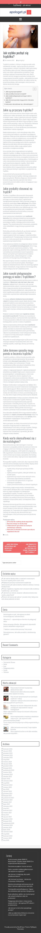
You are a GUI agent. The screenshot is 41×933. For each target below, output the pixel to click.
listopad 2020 (7, 821)
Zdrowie (6, 672)
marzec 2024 (7, 762)
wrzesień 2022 (8, 774)
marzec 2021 (7, 812)
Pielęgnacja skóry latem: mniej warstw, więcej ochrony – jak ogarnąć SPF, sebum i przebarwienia (21, 903)
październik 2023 (8, 770)
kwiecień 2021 (7, 810)
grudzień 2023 (7, 766)
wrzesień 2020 (8, 825)
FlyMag (32, 927)
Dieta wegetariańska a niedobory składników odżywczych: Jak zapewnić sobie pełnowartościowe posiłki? (21, 718)
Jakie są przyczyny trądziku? (13, 91)
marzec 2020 (7, 838)
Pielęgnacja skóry (8, 668)
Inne (4, 666)
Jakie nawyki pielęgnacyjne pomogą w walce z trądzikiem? (18, 97)
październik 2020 (8, 823)
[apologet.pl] (20, 12)
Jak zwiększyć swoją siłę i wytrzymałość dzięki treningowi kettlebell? (29, 548)
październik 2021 (8, 798)
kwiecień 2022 (7, 785)
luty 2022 (6, 789)
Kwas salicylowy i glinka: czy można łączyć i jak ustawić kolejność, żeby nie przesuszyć (21, 896)
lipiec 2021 (6, 804)
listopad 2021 (7, 795)
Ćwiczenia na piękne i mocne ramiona (20, 866)
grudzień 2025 (7, 753)
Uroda (6, 535)
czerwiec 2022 (8, 781)
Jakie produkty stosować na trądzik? (15, 94)
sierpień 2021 (7, 802)
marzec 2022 (7, 787)
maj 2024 (6, 759)
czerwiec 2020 (8, 832)
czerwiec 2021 (8, 806)
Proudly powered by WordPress (14, 927)
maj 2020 (6, 834)
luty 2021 (6, 815)
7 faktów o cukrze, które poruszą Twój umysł (17, 629)
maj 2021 (6, 808)
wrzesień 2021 (8, 800)
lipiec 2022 (6, 778)
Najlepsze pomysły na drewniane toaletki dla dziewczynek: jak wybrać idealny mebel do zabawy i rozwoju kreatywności (20, 584)
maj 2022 (6, 783)
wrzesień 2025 (8, 755)
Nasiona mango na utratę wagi (17, 523)
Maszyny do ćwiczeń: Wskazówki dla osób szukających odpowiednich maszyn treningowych (24, 707)
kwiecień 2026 (7, 749)
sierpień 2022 (7, 776)
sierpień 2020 (7, 827)
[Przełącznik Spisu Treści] (33, 89)
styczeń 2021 (7, 817)
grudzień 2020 (7, 819)
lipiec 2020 (6, 829)
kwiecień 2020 (7, 836)
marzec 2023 (7, 772)
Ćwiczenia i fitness (9, 662)
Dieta (5, 664)
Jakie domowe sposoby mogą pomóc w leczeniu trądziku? (19, 101)
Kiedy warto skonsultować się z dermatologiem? (19, 104)
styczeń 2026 (7, 751)
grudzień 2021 (7, 793)
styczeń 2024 (7, 764)
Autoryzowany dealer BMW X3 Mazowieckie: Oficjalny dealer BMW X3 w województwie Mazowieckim (21, 861)
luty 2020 (6, 840)
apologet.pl (21, 60)
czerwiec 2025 (8, 757)
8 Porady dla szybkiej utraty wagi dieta (19, 521)
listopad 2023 (7, 768)
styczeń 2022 (7, 791)
